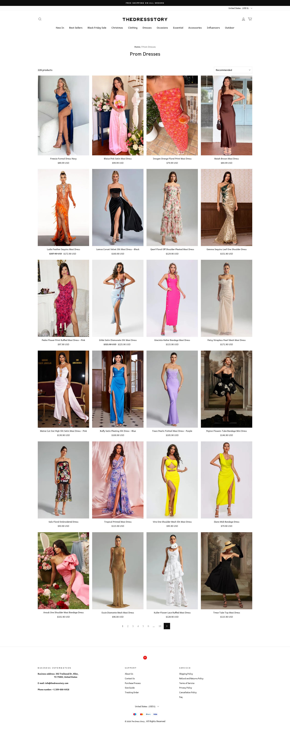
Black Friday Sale (97, 27)
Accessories (195, 27)
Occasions (162, 27)
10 (160, 626)
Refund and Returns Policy (191, 678)
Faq (180, 697)
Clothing (132, 27)
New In (60, 27)
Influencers (213, 27)
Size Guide (130, 687)
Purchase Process (133, 683)
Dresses (147, 27)
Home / (138, 46)
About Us (129, 673)
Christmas (117, 27)
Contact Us (130, 678)
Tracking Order (132, 692)
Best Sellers (75, 27)
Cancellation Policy (188, 692)
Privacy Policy (185, 687)
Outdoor (229, 27)
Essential (178, 27)
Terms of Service (186, 683)
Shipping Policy (186, 673)
